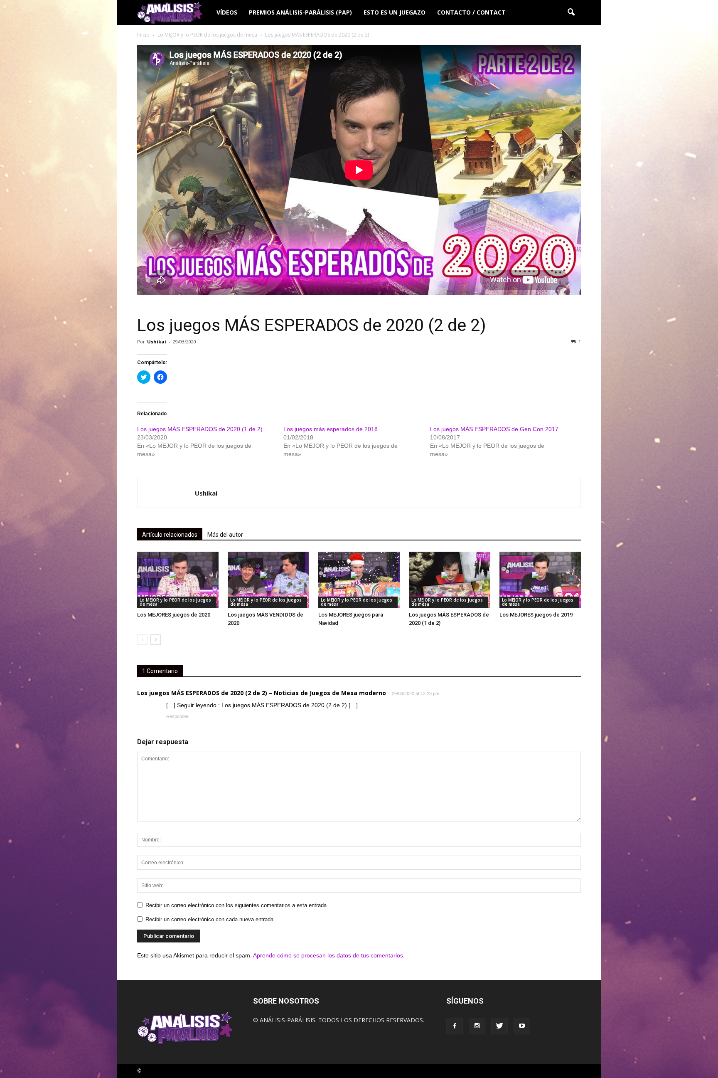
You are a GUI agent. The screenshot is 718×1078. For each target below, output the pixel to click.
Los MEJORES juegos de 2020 (173, 615)
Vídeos (226, 12)
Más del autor (225, 534)
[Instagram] (477, 1026)
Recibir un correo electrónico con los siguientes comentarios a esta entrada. (236, 905)
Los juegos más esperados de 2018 (330, 429)
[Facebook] (454, 1026)
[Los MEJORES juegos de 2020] (178, 580)
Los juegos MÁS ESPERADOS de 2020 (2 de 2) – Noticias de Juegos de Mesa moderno (261, 693)
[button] (571, 12)
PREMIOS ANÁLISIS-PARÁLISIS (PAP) (300, 12)
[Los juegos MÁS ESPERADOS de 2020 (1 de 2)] (449, 580)
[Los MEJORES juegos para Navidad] (359, 580)
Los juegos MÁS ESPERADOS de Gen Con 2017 (494, 429)
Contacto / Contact (471, 12)
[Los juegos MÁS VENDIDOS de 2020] (268, 580)
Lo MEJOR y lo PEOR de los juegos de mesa (175, 602)
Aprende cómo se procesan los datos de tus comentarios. (329, 955)
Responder (177, 716)
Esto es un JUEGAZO (394, 12)
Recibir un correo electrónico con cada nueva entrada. (210, 919)
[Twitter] (499, 1026)
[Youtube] (522, 1026)
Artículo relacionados (169, 534)
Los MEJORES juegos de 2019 (536, 615)
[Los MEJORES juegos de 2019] (540, 580)
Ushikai (156, 341)
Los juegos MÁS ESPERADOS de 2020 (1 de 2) (200, 429)
